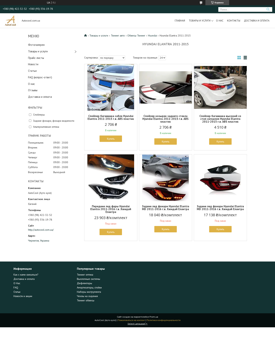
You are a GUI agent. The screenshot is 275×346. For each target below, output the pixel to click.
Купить (110, 138)
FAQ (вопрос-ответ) (40, 77)
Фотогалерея (36, 45)
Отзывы (32, 90)
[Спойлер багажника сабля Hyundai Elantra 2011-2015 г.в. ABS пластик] (110, 87)
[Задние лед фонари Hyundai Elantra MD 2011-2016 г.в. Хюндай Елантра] (165, 177)
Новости (33, 64)
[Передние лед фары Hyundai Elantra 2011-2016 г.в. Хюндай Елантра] (110, 177)
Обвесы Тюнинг (136, 35)
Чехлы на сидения (87, 296)
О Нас (16, 283)
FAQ (15, 287)
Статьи (32, 71)
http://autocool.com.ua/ (41, 229)
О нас (219, 20)
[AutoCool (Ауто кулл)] (10, 20)
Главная (180, 20)
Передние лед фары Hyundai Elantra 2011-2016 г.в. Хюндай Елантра (110, 209)
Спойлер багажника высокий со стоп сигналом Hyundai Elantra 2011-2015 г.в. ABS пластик (220, 119)
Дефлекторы (84, 283)
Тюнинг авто (118, 35)
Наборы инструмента (89, 291)
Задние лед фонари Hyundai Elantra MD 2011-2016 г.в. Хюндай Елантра (165, 207)
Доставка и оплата (256, 20)
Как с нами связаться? (25, 274)
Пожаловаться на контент (131, 320)
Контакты (233, 20)
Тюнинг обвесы (85, 300)
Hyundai (152, 35)
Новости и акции (22, 296)
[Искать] (268, 9)
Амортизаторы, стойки (89, 287)
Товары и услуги (199, 20)
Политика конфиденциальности (164, 320)
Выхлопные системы (88, 279)
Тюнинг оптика (85, 274)
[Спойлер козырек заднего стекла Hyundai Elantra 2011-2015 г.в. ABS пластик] (165, 87)
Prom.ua (153, 316)
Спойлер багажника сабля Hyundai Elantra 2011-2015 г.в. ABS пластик (111, 117)
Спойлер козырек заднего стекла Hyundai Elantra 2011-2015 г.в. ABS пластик (165, 119)
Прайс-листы (36, 58)
